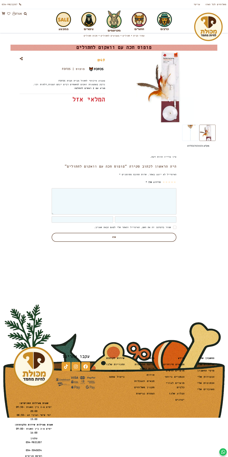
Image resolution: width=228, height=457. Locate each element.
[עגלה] (3, 13)
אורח (18, 14)
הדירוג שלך (153, 182)
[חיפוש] (25, 13)
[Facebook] (85, 366)
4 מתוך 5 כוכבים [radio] (166, 182)
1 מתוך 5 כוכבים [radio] (175, 182)
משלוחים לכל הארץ (215, 4)
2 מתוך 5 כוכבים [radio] (172, 182)
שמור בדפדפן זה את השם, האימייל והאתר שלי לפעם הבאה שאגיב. (132, 227)
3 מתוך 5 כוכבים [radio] (169, 182)
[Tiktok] (66, 366)
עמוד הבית (138, 36)
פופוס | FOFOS (73, 69)
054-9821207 (9, 4)
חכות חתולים (90, 36)
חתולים (126, 36)
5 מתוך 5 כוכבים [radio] (164, 182)
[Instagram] (75, 366)
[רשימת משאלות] (8, 13)
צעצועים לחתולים (110, 36)
